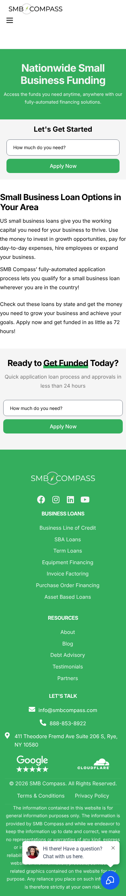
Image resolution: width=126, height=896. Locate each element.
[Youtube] (85, 499)
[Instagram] (56, 499)
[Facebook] (41, 499)
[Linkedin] (70, 499)
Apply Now (63, 166)
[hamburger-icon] (9, 20)
